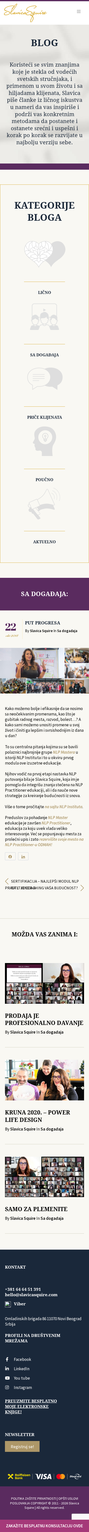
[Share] (10, 856)
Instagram (23, 1387)
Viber (19, 1303)
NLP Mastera (64, 752)
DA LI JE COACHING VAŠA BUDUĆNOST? (44, 887)
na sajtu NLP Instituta (63, 806)
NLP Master (58, 817)
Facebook (22, 1359)
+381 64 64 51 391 (23, 1289)
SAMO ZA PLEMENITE (36, 1209)
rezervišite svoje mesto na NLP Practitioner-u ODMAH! (44, 842)
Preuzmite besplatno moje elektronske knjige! (31, 1406)
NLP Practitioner (56, 823)
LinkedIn (21, 1368)
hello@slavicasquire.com (31, 1294)
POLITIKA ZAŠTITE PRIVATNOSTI (33, 1498)
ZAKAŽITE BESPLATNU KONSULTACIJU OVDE (44, 1526)
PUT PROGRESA (42, 622)
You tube (22, 1378)
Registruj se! (22, 1446)
